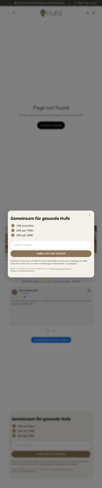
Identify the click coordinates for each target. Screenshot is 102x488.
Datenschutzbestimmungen (61, 268)
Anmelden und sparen (51, 253)
